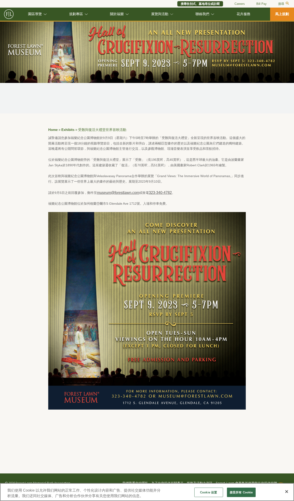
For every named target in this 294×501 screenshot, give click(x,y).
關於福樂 (117, 14)
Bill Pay (261, 4)
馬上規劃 (282, 14)
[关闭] (287, 492)
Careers (240, 4)
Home (53, 130)
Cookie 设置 (208, 492)
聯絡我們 (202, 14)
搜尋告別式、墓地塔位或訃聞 (200, 4)
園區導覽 (35, 14)
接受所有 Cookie (241, 492)
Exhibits (67, 130)
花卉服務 (243, 14)
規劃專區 (76, 14)
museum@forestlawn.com (118, 193)
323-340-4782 (160, 193)
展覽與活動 (159, 14)
